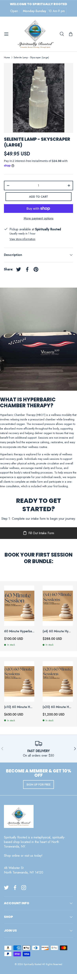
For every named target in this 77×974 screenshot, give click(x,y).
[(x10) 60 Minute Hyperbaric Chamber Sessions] (19, 681)
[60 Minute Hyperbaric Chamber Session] (19, 606)
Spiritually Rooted (32, 964)
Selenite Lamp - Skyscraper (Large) (31, 57)
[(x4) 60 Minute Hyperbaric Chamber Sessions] (58, 606)
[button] (70, 34)
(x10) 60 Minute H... (18, 707)
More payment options (39, 218)
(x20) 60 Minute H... (57, 707)
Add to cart (38, 197)
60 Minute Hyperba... (19, 631)
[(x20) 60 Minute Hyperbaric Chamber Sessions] (58, 681)
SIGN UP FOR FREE (38, 784)
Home (7, 57)
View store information (22, 239)
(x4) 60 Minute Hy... (57, 631)
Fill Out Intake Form (41, 533)
